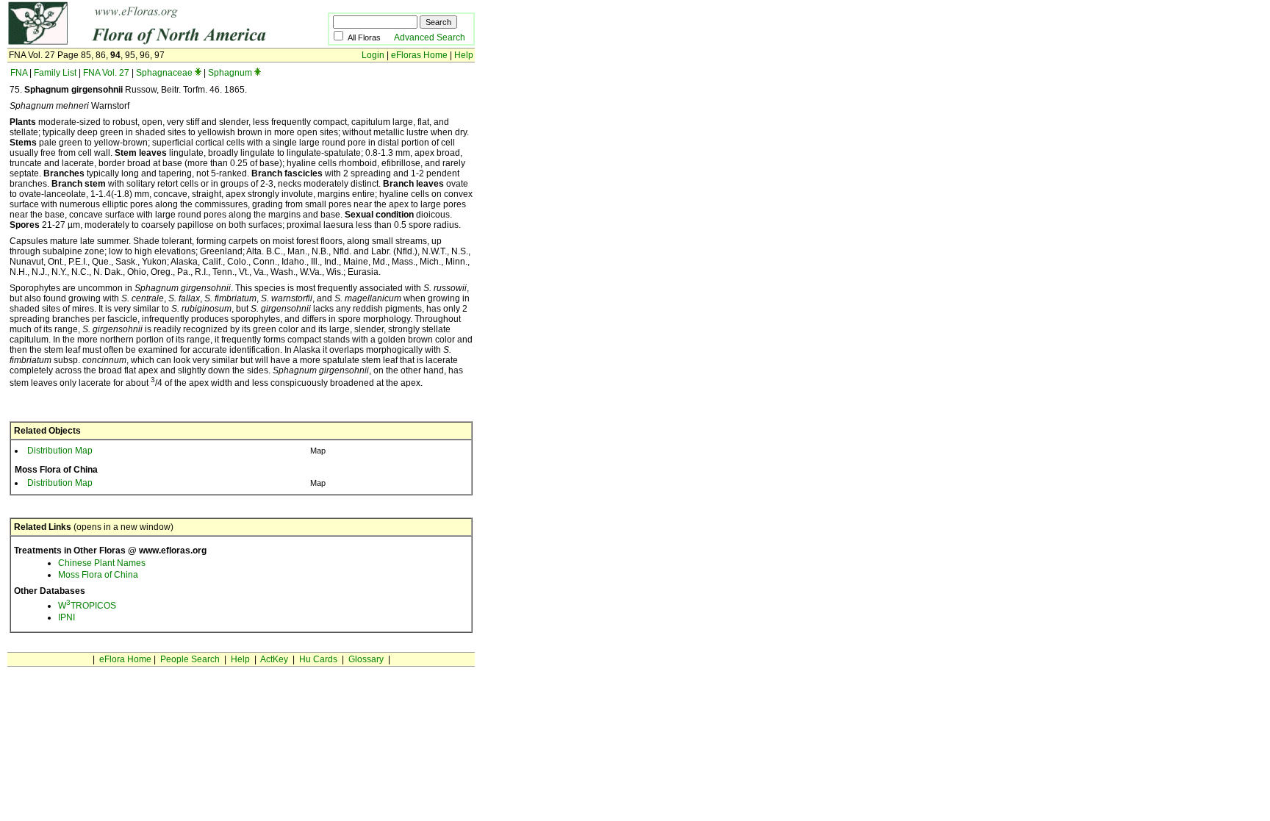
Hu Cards (318, 659)
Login (373, 55)
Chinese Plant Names (102, 563)
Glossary (366, 659)
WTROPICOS (87, 605)
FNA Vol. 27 (106, 73)
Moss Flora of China (98, 575)
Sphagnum (230, 73)
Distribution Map (60, 450)
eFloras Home (419, 55)
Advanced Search (429, 37)
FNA (18, 73)
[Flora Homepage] (145, 42)
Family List (55, 73)
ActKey (274, 659)
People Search (190, 659)
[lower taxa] (198, 73)
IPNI (66, 617)
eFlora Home (125, 659)
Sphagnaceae (164, 73)
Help (463, 55)
